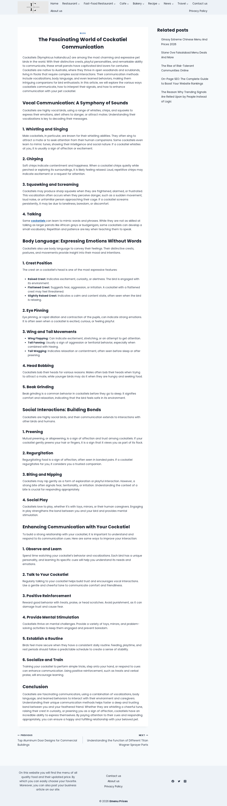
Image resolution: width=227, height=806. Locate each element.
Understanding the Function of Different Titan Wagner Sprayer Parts (117, 740)
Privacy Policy (198, 11)
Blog (83, 33)
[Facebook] (173, 781)
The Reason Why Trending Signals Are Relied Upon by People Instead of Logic (184, 96)
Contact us (199, 3)
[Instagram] (185, 781)
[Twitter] (179, 781)
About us (56, 11)
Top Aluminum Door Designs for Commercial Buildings (47, 740)
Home (54, 3)
